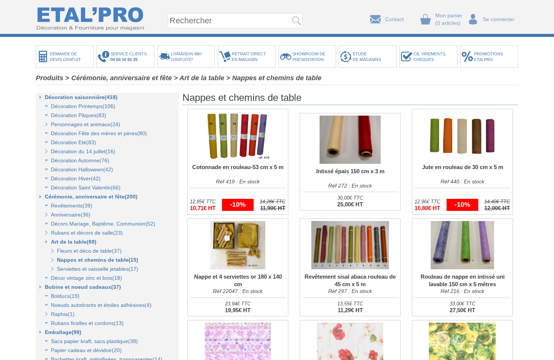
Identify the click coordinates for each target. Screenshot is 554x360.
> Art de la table (199, 78)
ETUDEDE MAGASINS (367, 57)
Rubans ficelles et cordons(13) (87, 323)
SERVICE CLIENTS (129, 57)
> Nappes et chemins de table (273, 78)
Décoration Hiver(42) (76, 178)
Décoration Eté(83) (73, 142)
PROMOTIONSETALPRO (488, 57)
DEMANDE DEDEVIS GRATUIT (65, 57)
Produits (49, 78)
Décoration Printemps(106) (83, 106)
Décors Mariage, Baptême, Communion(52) (103, 224)
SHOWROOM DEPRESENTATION (308, 57)
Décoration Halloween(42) (82, 169)
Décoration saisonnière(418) (81, 97)
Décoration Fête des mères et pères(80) (99, 133)
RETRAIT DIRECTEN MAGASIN (249, 57)
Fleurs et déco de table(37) (89, 251)
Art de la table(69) (73, 242)
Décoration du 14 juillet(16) (83, 151)
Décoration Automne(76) (80, 160)
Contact (394, 19)
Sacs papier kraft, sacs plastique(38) (94, 341)
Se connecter (498, 19)
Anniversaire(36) (70, 215)
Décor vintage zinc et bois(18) (86, 278)
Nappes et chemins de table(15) (97, 260)
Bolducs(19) (65, 296)
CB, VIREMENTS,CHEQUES (429, 57)
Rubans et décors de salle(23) (87, 233)
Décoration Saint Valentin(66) (86, 188)
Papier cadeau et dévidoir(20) (86, 350)
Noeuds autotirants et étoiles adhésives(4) (101, 305)
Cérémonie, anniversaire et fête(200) (91, 197)
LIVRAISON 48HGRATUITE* (186, 57)
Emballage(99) (63, 332)
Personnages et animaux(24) (85, 124)
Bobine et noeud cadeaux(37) (83, 287)
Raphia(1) (63, 314)
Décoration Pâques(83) (78, 115)
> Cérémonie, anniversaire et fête (118, 78)
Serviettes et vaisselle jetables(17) (97, 269)
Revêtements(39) (71, 206)
